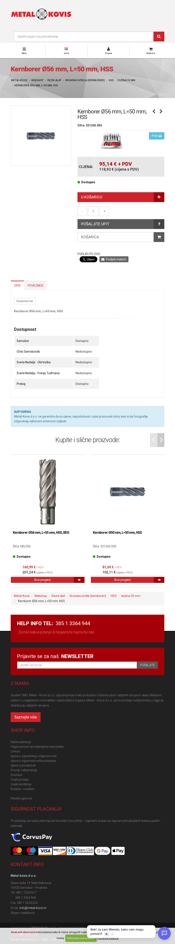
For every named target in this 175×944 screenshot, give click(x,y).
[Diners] (81, 851)
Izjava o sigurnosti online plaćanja (33, 760)
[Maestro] (31, 851)
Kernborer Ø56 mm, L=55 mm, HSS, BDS (41, 533)
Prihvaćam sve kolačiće (81, 938)
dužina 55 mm (126, 80)
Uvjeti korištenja (21, 784)
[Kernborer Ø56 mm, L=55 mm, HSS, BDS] (47, 491)
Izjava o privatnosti (23, 765)
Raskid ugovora (21, 798)
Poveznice (36, 285)
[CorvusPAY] (31, 837)
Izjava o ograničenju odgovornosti (34, 756)
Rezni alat (54, 80)
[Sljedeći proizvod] (161, 112)
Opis (17, 285)
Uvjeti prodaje (20, 779)
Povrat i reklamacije (24, 770)
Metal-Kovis (19, 80)
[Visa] (45, 851)
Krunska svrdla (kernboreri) (85, 80)
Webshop (37, 80)
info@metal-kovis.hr (33, 908)
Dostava (16, 775)
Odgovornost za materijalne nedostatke (37, 746)
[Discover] (60, 851)
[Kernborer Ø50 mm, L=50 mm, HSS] (127, 491)
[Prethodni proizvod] (153, 112)
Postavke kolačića (107, 938)
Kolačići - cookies (22, 789)
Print (155, 136)
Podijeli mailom (115, 259)
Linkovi (15, 751)
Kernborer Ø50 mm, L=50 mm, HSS (117, 533)
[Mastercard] (18, 851)
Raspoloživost (24, 301)
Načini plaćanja (21, 742)
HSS (111, 80)
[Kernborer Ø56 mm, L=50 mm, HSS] (41, 136)
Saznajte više (25, 717)
